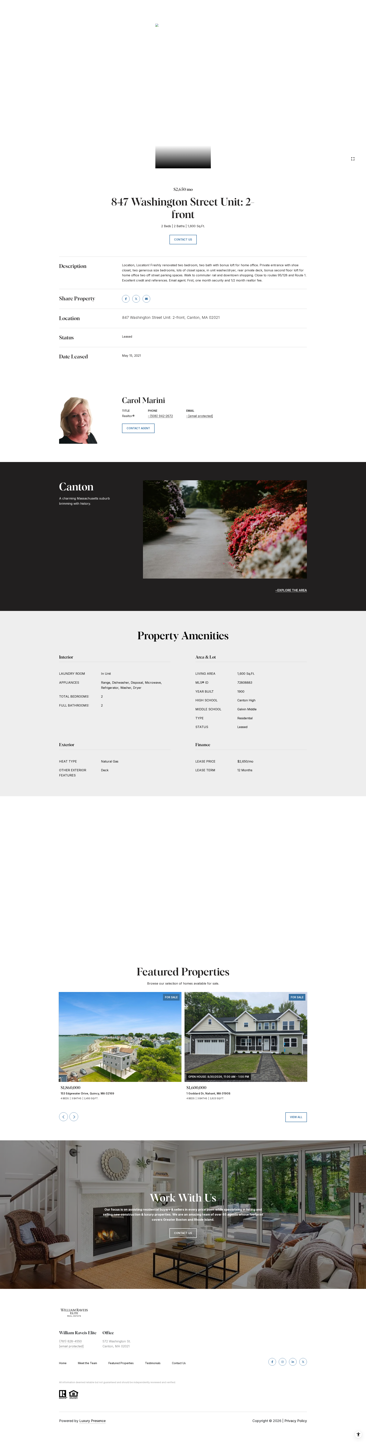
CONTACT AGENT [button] (138, 428)
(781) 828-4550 (70, 1341)
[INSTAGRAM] (282, 1362)
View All (296, 1117)
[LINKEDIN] (293, 1362)
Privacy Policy (295, 1421)
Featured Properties (121, 1363)
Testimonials (153, 1363)
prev (18, 158)
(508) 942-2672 (161, 416)
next (28, 158)
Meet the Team (87, 1363)
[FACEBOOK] (272, 1362)
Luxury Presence (92, 1421)
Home (63, 1363)
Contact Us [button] (183, 239)
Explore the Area (292, 590)
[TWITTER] (303, 1362)
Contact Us (179, 1363)
